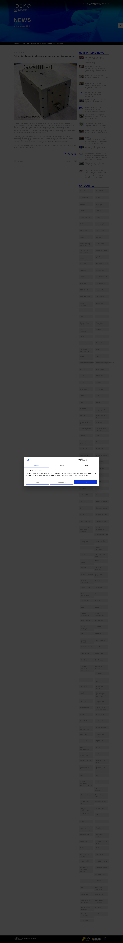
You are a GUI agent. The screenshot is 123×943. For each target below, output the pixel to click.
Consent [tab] (36, 465)
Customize (60, 482)
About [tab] (86, 465)
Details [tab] (61, 465)
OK (86, 482)
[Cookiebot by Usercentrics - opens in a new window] (79, 459)
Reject (37, 482)
